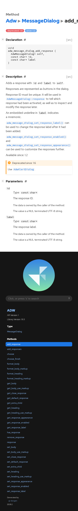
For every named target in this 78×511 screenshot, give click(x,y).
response (11, 442)
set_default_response (17, 461)
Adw (11, 310)
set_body (11, 447)
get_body (11, 383)
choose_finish (13, 358)
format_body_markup (17, 368)
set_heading (13, 471)
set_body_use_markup (17, 452)
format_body (13, 363)
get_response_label (16, 427)
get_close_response (16, 393)
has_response (13, 432)
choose (10, 354)
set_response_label (16, 491)
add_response (13, 344)
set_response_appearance (19, 481)
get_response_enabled (18, 422)
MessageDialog (14, 331)
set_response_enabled (18, 486)
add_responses (14, 349)
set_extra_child (14, 466)
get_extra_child (14, 403)
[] (3, 39)
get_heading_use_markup (19, 412)
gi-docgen (13, 501)
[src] (69, 40)
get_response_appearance (20, 417)
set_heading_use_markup (19, 476)
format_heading (14, 373)
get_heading (13, 407)
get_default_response (17, 398)
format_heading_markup (19, 378)
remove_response (15, 437)
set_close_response (16, 456)
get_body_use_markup (18, 388)
